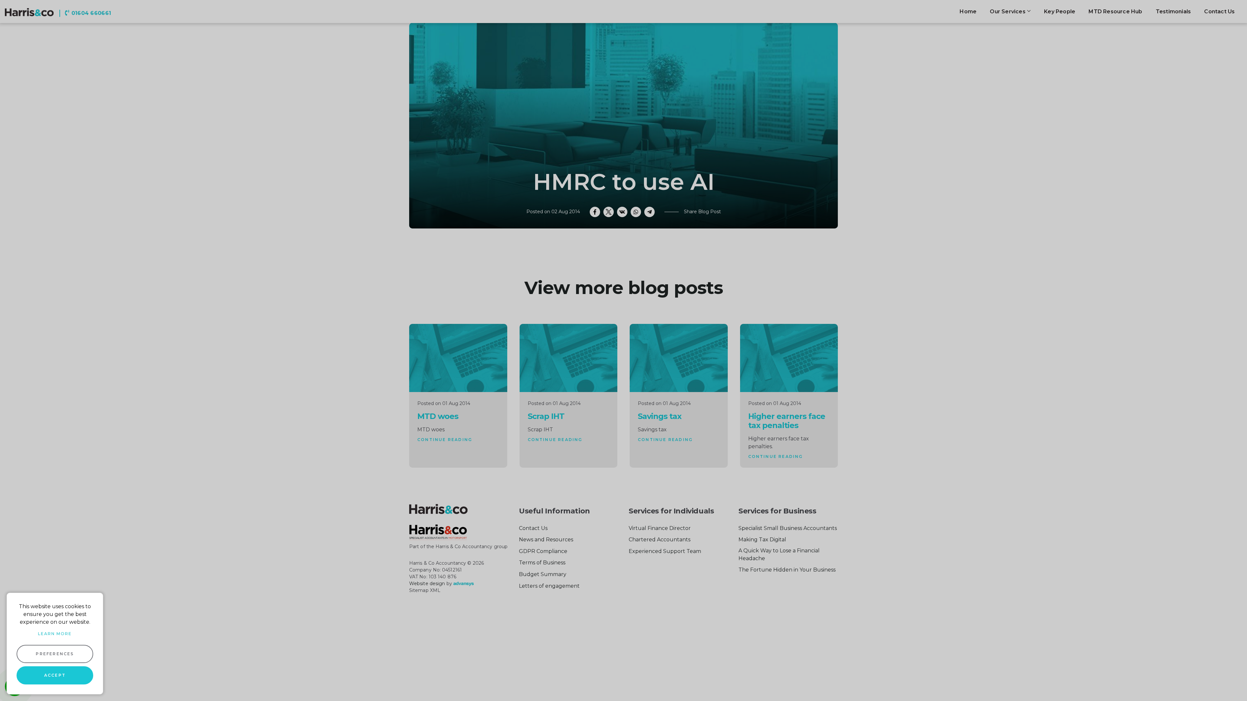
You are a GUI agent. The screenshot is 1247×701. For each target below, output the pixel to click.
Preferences (55, 653)
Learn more (55, 633)
